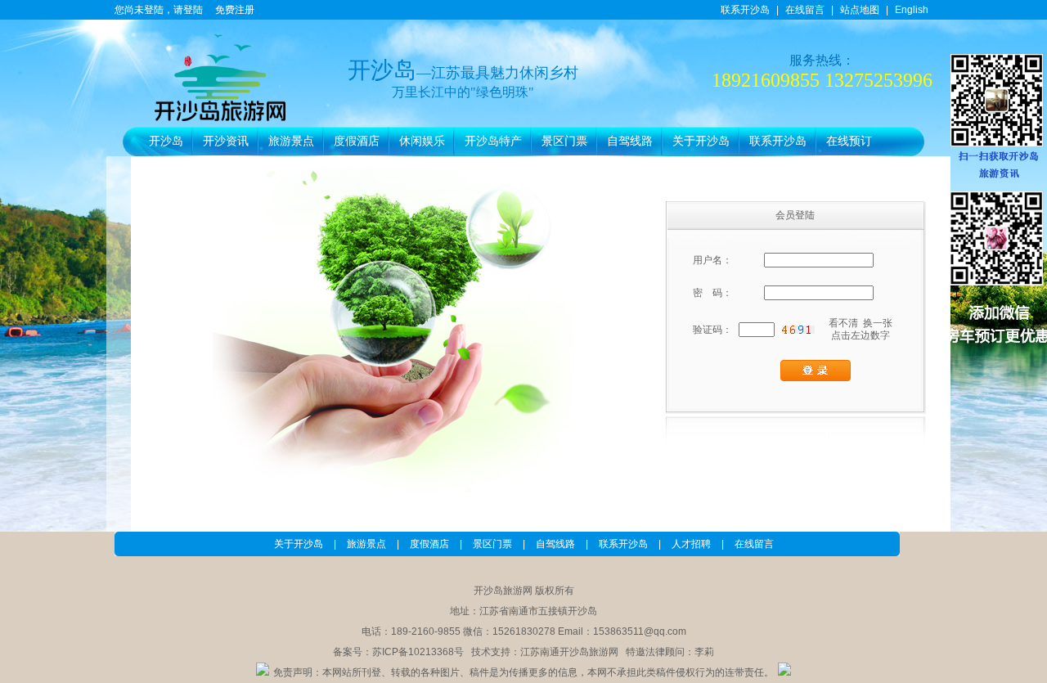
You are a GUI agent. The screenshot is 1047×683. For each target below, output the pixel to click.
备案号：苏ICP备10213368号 (398, 652)
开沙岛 (166, 141)
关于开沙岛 (701, 141)
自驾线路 (630, 141)
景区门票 (564, 141)
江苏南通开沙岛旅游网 (569, 652)
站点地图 (859, 10)
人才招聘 (691, 544)
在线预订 (849, 141)
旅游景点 (291, 141)
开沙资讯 (226, 141)
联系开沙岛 (745, 10)
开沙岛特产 (493, 141)
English (911, 10)
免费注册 (234, 10)
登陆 (193, 10)
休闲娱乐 (422, 141)
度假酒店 (357, 141)
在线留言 (805, 10)
